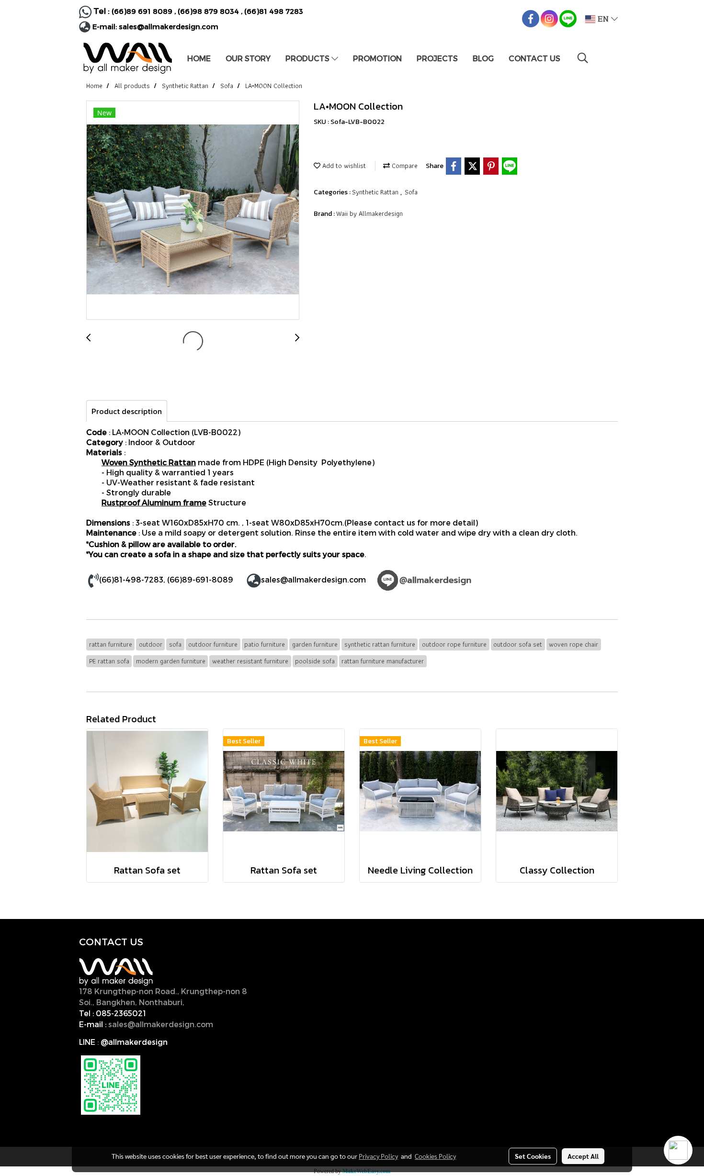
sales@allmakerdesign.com (168, 26)
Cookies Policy (435, 1156)
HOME (199, 58)
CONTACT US (534, 58)
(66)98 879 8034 (208, 11)
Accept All (583, 1156)
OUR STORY (248, 58)
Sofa (411, 192)
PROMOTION (377, 58)
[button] (582, 58)
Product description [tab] (126, 411)
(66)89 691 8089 (142, 11)
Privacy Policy (378, 1156)
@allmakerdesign (134, 1041)
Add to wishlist (343, 165)
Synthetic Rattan (376, 192)
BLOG (483, 58)
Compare (404, 165)
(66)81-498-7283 (131, 579)
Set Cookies (533, 1156)
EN (603, 19)
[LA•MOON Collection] (193, 210)
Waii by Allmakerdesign (369, 213)
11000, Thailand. (217, 1002)
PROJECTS (437, 58)
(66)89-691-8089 (200, 579)
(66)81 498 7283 (273, 11)
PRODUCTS (308, 58)
